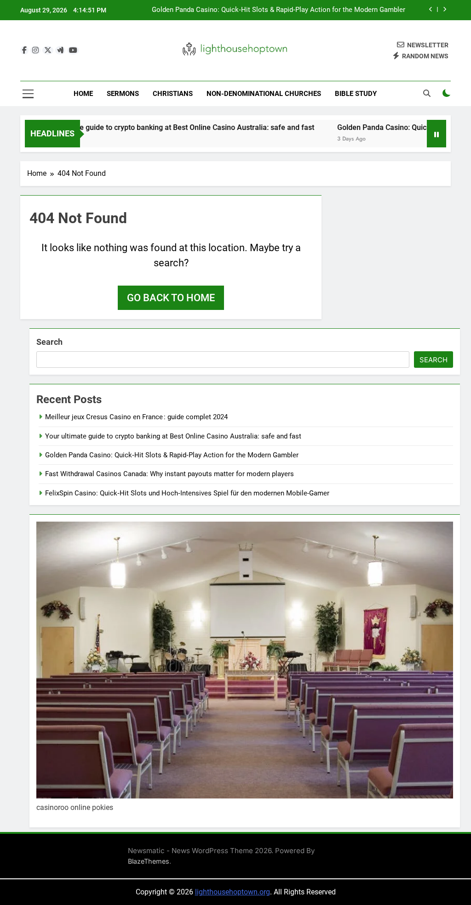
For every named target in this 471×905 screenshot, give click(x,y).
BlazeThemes (148, 861)
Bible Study (356, 94)
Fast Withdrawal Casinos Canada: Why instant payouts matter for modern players (169, 474)
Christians (173, 94)
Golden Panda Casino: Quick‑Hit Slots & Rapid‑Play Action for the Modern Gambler (278, 10)
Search (49, 342)
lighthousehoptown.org (232, 892)
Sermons (123, 94)
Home (83, 94)
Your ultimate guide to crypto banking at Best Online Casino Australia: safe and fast (153, 127)
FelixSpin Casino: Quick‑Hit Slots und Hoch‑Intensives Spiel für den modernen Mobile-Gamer (187, 493)
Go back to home (171, 298)
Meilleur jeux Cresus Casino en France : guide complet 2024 (136, 417)
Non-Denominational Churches (264, 94)
